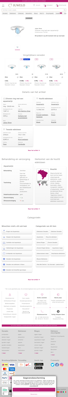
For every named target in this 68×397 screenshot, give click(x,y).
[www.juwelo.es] (58, 392)
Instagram (61, 365)
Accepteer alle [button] (34, 390)
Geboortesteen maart (43, 253)
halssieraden (5, 350)
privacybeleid (33, 386)
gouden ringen (6, 342)
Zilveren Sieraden (52, 242)
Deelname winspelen (10, 306)
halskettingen (6, 348)
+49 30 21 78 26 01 (43, 319)
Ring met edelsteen (51, 237)
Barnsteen (54, 349)
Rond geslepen (23, 139)
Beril (52, 352)
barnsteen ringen (39, 342)
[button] (3, 5)
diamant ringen (6, 340)
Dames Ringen (41, 242)
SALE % (42, 13)
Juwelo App (9, 311)
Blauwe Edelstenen (42, 259)
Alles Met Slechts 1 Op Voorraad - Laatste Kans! (50, 264)
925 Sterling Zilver (24, 111)
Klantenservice (10, 298)
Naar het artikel (33, 150)
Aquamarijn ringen (57, 248)
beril (19, 348)
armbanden (5, 334)
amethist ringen (39, 337)
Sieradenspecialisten (26, 301)
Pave (4, 144)
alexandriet (21, 337)
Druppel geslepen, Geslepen (42, 116)
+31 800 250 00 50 (43, 317)
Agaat (52, 339)
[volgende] (64, 72)
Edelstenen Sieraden (42, 231)
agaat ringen (38, 334)
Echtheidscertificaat (10, 301)
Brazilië (53, 122)
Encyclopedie (49, 13)
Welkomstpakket (10, 303)
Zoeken (64, 10)
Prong (53, 115)
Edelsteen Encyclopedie (58, 336)
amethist (20, 340)
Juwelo (59, 13)
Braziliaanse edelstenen (58, 253)
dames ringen (6, 337)
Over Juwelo (25, 298)
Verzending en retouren (10, 314)
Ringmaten (10, 309)
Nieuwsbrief (25, 309)
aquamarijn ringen (39, 340)
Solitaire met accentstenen (22, 117)
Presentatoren (26, 303)
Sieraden (5, 13)
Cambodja (21, 144)
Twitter (52, 365)
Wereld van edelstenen (25, 312)
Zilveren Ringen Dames (43, 248)
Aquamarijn (40, 104)
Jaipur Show (7, 123)
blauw (38, 122)
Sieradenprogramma (26, 306)
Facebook (57, 365)
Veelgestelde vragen (10, 317)
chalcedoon (21, 350)
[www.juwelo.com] (61, 392)
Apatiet (53, 344)
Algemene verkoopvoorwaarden (11, 389)
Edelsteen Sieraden (56, 231)
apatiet (20, 342)
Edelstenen (13, 13)
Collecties (21, 13)
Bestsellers (29, 13)
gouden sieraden (6, 345)
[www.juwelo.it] (64, 392)
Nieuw (36, 13)
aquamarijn (21, 345)
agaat (19, 334)
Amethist (53, 341)
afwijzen (27, 383)
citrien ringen (38, 345)
